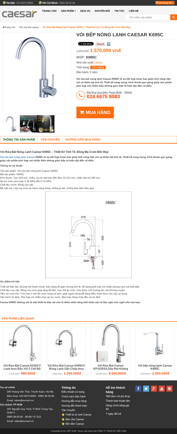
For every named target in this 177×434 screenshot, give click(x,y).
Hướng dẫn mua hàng (82, 139)
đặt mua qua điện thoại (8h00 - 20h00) (109, 95)
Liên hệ (133, 11)
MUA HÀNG (98, 112)
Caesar (97, 62)
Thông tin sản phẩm (19, 139)
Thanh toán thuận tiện (118, 400)
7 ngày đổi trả (113, 413)
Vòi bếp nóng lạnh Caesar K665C (155, 367)
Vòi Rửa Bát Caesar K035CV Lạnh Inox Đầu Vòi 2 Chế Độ (22, 367)
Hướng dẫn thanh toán (74, 405)
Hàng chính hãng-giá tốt (117, 407)
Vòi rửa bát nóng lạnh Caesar (17, 157)
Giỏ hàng (165, 2)
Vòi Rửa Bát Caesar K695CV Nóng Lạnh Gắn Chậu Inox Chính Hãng (66, 367)
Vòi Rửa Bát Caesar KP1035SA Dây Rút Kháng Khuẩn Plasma (110, 367)
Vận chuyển (50, 139)
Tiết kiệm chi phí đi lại (118, 396)
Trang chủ (49, 11)
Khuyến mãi (102, 11)
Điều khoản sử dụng (73, 391)
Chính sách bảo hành (74, 396)
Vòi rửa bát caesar (29, 27)
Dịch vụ (85, 11)
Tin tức (119, 11)
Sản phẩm (67, 11)
